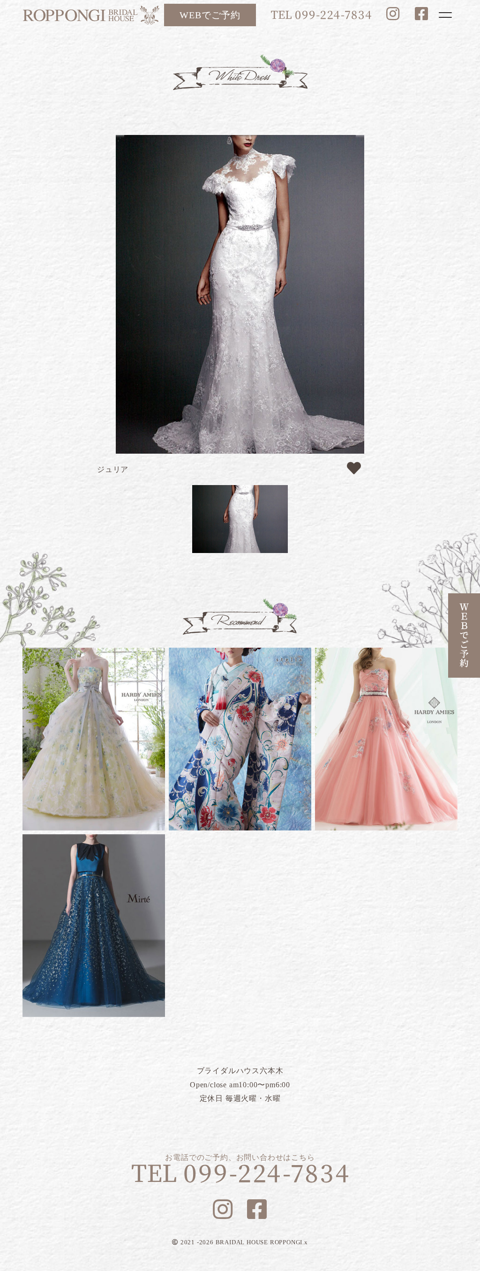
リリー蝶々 (240, 739)
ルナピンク (386, 739)
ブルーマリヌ (93, 925)
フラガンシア (93, 739)
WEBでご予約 (210, 15)
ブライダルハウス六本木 (91, 15)
